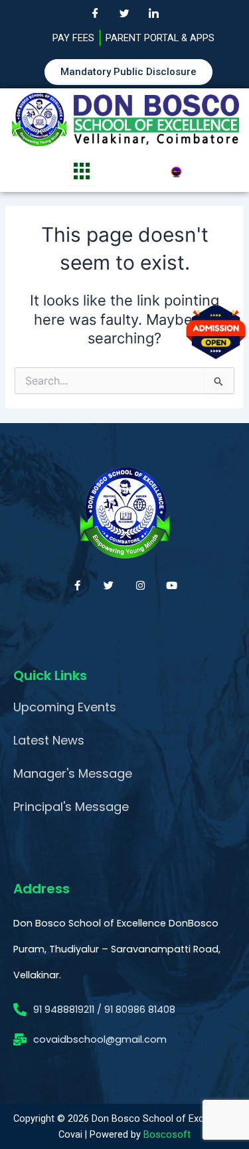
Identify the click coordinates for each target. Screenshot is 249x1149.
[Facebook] (96, 13)
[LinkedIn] (154, 13)
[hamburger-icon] (82, 171)
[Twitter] (125, 13)
